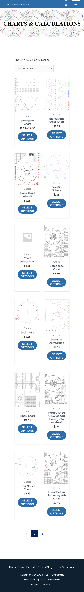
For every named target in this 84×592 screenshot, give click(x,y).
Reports (31, 567)
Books (22, 567)
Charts (41, 567)
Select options (27, 136)
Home (13, 567)
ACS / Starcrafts (18, 4)
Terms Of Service (64, 567)
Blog (49, 567)
